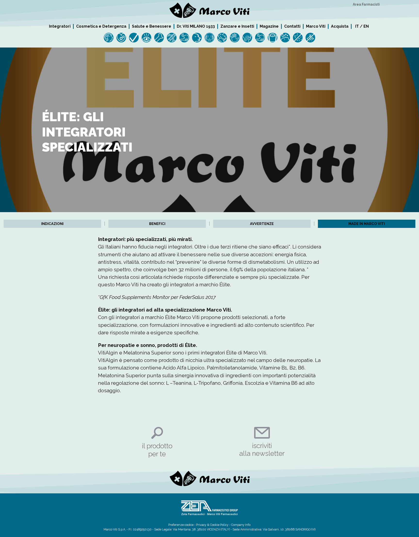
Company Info (240, 525)
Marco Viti (315, 26)
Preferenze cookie (180, 525)
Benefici (157, 224)
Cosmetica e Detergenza (101, 26)
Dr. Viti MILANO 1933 (196, 26)
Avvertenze (262, 224)
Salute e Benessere (151, 26)
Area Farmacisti (366, 4)
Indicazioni (52, 224)
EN (366, 26)
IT (357, 26)
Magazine (269, 26)
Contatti (292, 26)
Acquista (339, 26)
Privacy (201, 525)
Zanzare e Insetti (237, 26)
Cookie (214, 525)
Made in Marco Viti (366, 224)
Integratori (60, 26)
